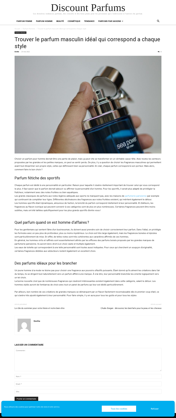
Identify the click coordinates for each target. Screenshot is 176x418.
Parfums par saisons (109, 21)
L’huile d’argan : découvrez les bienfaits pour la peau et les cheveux (131, 308)
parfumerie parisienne (136, 196)
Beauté (60, 21)
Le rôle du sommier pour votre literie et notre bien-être (39, 308)
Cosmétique (74, 21)
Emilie (17, 52)
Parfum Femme (24, 21)
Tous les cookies (119, 408)
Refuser (155, 408)
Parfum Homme (44, 21)
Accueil (17, 28)
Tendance (89, 21)
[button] (158, 21)
